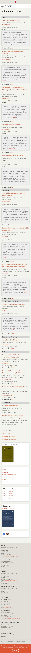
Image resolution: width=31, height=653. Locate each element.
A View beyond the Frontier (9, 474)
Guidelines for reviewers (9, 439)
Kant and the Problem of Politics (11, 125)
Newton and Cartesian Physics (11, 20)
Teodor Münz (5, 344)
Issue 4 (4, 497)
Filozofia (8, 5)
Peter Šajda (5, 236)
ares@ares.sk (8, 607)
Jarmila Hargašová (7, 395)
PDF (12, 48)
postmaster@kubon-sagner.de (12, 618)
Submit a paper (6, 434)
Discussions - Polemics (8, 477)
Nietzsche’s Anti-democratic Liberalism (13, 304)
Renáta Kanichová (6, 59)
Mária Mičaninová (6, 363)
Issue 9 (11, 497)
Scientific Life (5, 482)
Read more (24, 44)
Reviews (4, 479)
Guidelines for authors (8, 436)
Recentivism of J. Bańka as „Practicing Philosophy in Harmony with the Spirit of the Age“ (15, 90)
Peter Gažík (5, 273)
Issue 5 (4, 499)
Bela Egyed (4, 310)
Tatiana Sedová (6, 201)
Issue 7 (11, 493)
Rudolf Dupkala (6, 98)
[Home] (2, 6)
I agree (15, 650)
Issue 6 (11, 491)
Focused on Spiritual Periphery (11, 340)
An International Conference (10, 406)
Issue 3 (4, 495)
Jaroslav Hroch (6, 162)
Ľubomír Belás (5, 129)
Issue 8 (11, 495)
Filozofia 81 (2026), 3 (8, 508)
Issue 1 (4, 491)
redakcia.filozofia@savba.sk (11, 556)
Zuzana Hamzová (6, 379)
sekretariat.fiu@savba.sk (11, 580)
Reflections (5, 472)
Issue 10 (11, 499)
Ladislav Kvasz (6, 24)
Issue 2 (4, 493)
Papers (4, 469)
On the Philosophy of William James (12, 155)
